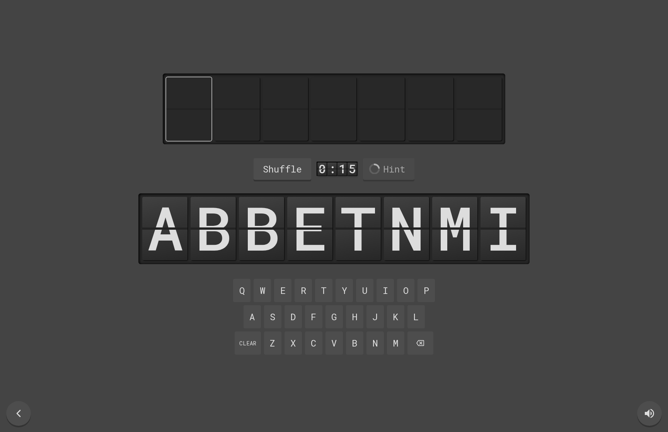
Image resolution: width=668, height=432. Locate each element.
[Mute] (649, 413)
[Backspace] (420, 343)
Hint (394, 169)
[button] (164, 228)
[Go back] (18, 413)
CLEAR (247, 343)
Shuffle (282, 169)
